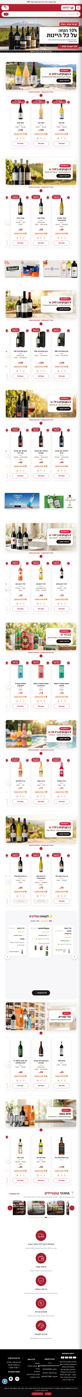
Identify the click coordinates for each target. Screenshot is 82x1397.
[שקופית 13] (32, 1217)
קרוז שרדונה (41, 1158)
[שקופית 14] (30, 1217)
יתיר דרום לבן (41, 584)
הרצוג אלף (61, 1061)
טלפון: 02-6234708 (50, 1369)
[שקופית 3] (49, 1217)
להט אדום (20, 123)
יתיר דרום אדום (61, 584)
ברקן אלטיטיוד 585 (61, 351)
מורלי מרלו (20, 218)
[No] (79, 1391)
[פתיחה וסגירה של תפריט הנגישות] (4, 1381)
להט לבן (61, 123)
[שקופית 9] (38, 1217)
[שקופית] (49, 49)
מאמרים (37, 1371)
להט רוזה (41, 123)
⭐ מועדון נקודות (34, 1366)
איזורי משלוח (35, 1377)
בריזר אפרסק (20, 781)
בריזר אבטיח (61, 781)
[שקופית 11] (35, 1217)
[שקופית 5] (46, 1217)
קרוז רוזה (20, 1158)
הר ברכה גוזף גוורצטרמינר (41, 877)
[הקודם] (74, 956)
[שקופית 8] (41, 1217)
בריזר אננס (41, 781)
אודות (38, 1369)
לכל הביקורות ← (41, 993)
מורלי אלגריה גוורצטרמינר (61, 219)
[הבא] (7, 956)
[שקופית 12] (33, 1217)
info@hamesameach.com (49, 1364)
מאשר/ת (48, 1394)
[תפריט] (78, 8)
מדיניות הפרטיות (37, 1394)
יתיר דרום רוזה (20, 584)
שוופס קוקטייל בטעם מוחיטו (61, 685)
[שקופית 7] (43, 1217)
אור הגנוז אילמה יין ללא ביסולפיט (20, 1062)
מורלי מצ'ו (41, 218)
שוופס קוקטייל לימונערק (20, 685)
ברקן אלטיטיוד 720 (20, 351)
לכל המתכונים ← (13, 1194)
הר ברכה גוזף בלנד (61, 876)
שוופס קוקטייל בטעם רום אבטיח (41, 685)
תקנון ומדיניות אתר (33, 1374)
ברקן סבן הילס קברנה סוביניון (41, 1062)
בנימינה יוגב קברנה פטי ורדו (20, 452)
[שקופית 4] (48, 1217)
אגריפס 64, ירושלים (50, 1373)
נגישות (37, 1363)
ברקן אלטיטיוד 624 (41, 351)
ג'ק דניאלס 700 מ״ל (61, 1158)
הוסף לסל (62, 143)
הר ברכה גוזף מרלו (20, 876)
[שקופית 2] (51, 1217)
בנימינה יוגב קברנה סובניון (41, 452)
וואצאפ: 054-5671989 (50, 1376)
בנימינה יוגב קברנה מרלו (61, 452)
